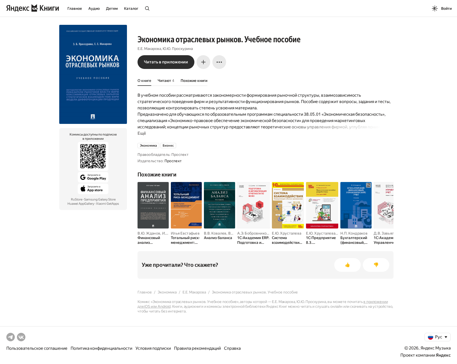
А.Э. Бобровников (253, 233)
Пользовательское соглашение (36, 348)
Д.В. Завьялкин (387, 233)
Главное (74, 8)
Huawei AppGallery (80, 204)
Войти (446, 8)
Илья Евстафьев (185, 233)
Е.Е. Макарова (149, 48)
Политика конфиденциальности (101, 348)
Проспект (173, 161)
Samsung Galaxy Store (100, 199)
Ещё (142, 133)
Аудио (94, 8)
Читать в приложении (166, 61)
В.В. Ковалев (215, 233)
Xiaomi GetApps (107, 204)
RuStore (76, 199)
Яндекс (443, 355)
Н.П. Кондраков (354, 233)
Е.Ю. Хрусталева (286, 233)
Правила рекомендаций (197, 348)
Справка (232, 348)
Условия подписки (153, 348)
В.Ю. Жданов (149, 233)
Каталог (131, 8)
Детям (112, 8)
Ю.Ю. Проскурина (178, 48)
